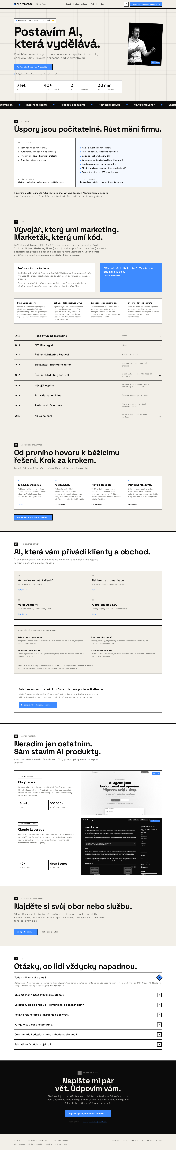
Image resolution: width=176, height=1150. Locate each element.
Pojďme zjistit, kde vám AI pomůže (146, 4)
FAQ (92, 4)
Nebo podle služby (51, 932)
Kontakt (115, 1140)
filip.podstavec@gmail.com (95, 1122)
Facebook (150, 1140)
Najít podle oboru (26, 932)
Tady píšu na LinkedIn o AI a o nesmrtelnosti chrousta (38, 74)
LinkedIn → (135, 1140)
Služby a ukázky (80, 4)
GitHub (159, 1140)
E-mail (124, 1140)
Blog (102, 4)
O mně (68, 4)
